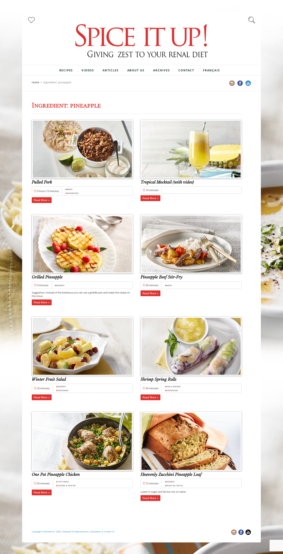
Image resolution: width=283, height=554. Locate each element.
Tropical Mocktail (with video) (167, 182)
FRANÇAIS (211, 70)
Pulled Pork (42, 182)
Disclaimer (96, 531)
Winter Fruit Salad (49, 379)
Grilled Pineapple (47, 277)
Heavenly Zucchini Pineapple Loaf (171, 474)
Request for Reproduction (76, 531)
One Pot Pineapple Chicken (56, 474)
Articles (110, 70)
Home (35, 82)
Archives (161, 70)
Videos (87, 70)
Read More (40, 200)
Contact (186, 70)
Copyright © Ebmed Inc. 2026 (46, 531)
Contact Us (109, 531)
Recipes (66, 70)
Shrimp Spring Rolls (159, 379)
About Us (135, 70)
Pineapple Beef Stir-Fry (161, 277)
